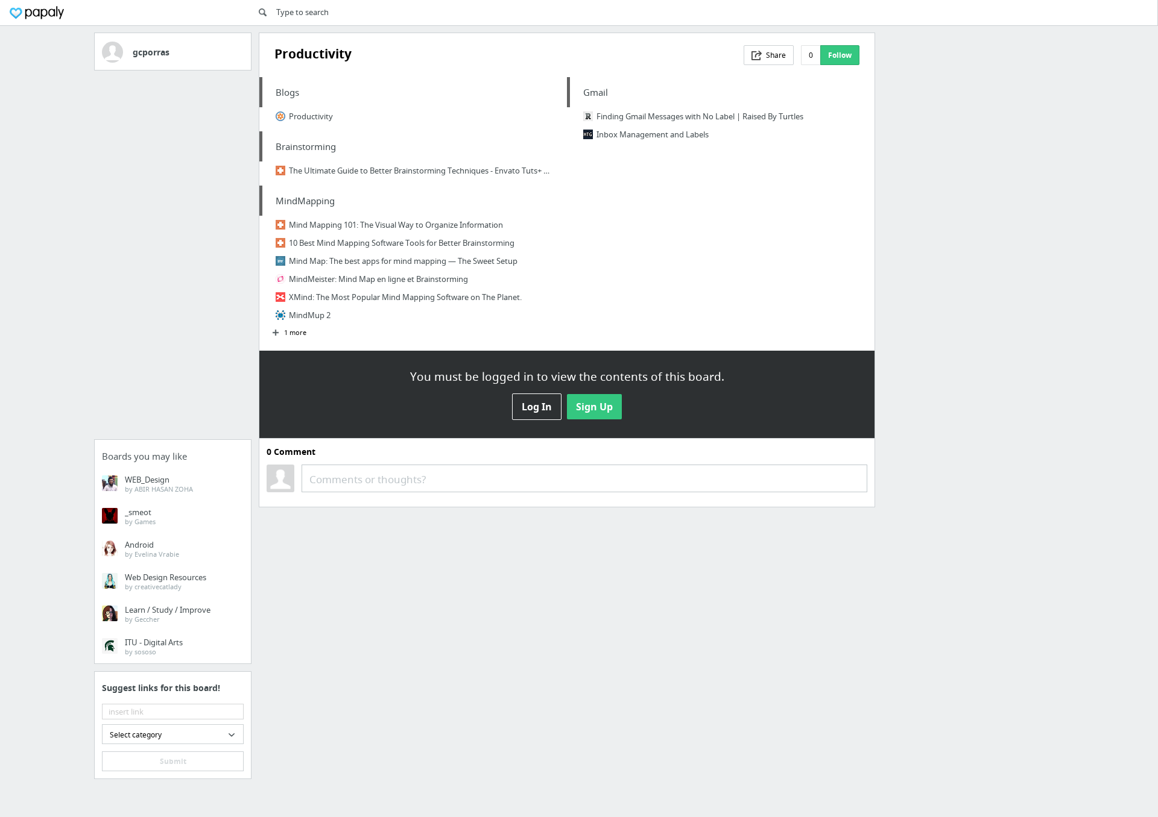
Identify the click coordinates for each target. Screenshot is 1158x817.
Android (152, 549)
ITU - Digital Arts (154, 646)
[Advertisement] (173, 258)
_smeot (140, 516)
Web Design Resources (165, 581)
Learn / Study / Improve (167, 614)
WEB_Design (159, 483)
